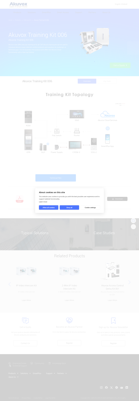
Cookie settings (90, 207)
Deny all (69, 207)
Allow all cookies (49, 207)
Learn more (43, 202)
